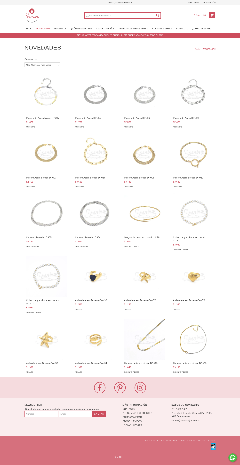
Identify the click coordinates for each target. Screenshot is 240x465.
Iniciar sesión (209, 2)
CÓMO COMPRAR (132, 417)
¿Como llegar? (201, 29)
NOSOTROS (60, 29)
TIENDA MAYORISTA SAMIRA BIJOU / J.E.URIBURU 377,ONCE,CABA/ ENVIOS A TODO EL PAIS (120, 35)
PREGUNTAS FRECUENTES (133, 29)
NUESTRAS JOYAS (162, 29)
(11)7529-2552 (179, 409)
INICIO (29, 29)
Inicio (197, 49)
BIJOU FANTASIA (32, 246)
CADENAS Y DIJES (131, 246)
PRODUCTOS (43, 29)
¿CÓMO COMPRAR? (81, 29)
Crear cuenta (193, 2)
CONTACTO (182, 29)
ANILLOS (78, 309)
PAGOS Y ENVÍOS (105, 29)
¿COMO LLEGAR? (132, 425)
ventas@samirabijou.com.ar (120, 2)
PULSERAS (30, 127)
